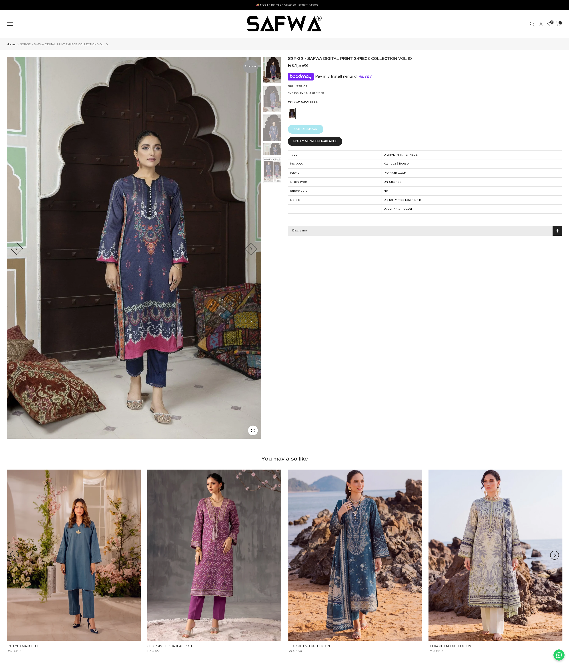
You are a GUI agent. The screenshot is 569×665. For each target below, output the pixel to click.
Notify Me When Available (315, 141)
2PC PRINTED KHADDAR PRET (169, 646)
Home (11, 44)
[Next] (251, 248)
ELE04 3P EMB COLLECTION (450, 646)
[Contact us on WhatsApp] (559, 655)
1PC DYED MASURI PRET (25, 646)
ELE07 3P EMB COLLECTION (309, 646)
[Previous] (16, 248)
